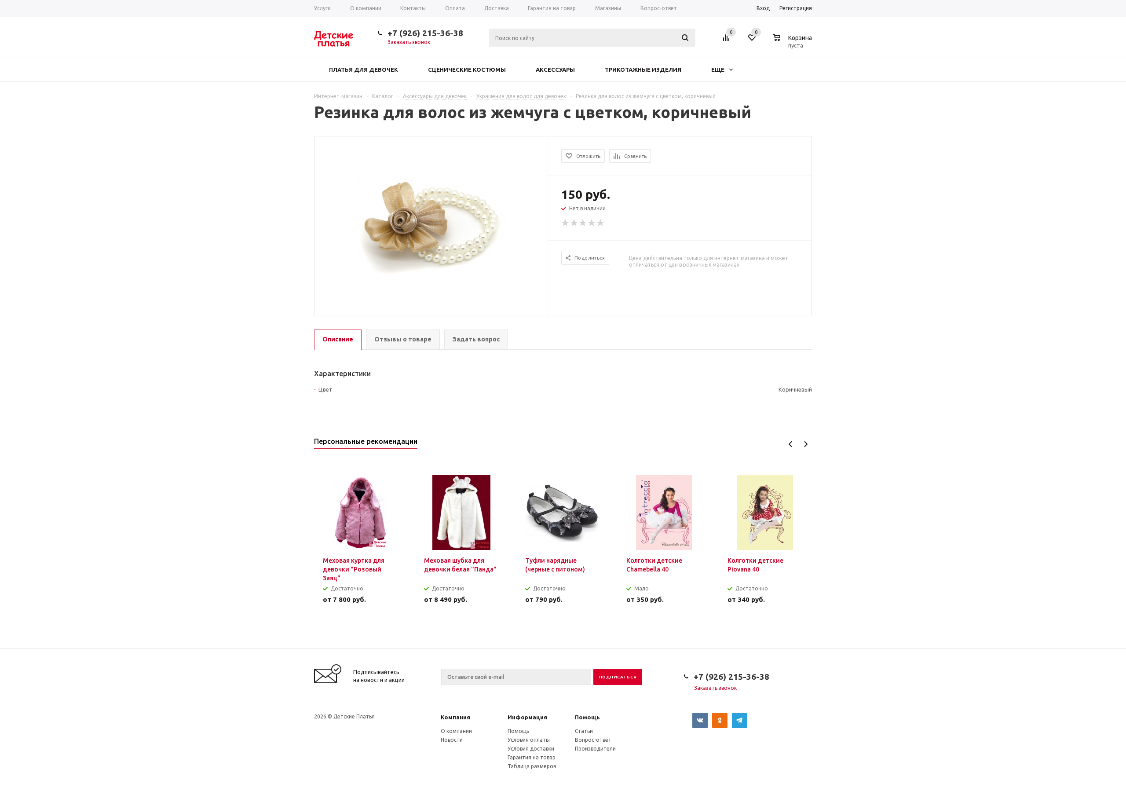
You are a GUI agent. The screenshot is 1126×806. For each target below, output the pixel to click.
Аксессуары (555, 69)
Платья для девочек (363, 69)
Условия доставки (531, 748)
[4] (592, 223)
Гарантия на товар (532, 757)
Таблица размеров (532, 766)
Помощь (587, 717)
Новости (452, 740)
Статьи (584, 731)
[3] (583, 223)
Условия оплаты (529, 740)
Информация (527, 717)
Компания (455, 717)
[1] (565, 223)
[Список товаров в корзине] (793, 44)
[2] (574, 223)
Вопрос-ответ (593, 740)
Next (805, 444)
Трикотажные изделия (643, 69)
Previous (790, 444)
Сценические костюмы (467, 69)
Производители (595, 748)
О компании (456, 731)
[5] (600, 223)
